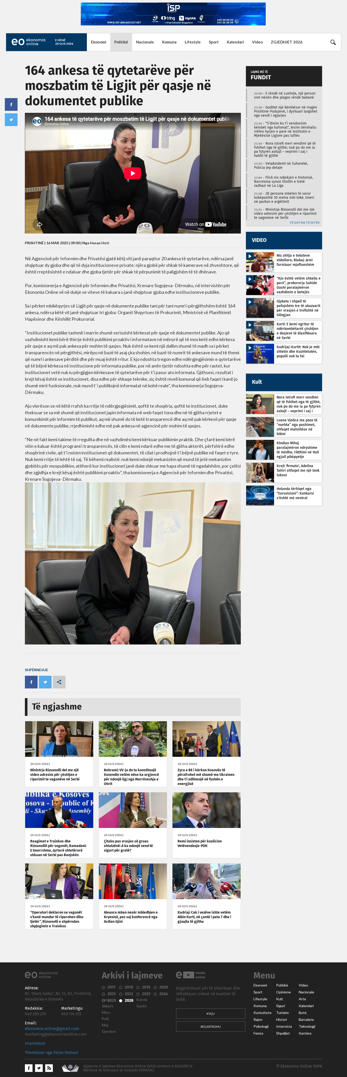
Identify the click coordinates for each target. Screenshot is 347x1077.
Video (257, 42)
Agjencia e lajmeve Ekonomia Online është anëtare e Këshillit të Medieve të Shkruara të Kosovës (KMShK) (138, 1068)
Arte (302, 999)
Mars (106, 1012)
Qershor (109, 1031)
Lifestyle (193, 42)
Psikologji (261, 1026)
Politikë (121, 42)
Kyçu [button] (211, 1014)
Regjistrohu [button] (211, 1026)
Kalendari (235, 42)
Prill (105, 1019)
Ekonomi (98, 42)
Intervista (284, 1026)
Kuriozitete (263, 1012)
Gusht (141, 1006)
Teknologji (307, 1026)
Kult (279, 999)
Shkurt (107, 1006)
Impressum (35, 1043)
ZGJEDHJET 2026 (286, 42)
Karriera (305, 1033)
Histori (281, 1019)
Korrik (141, 1000)
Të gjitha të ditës (304, 222)
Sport (214, 42)
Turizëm (282, 1012)
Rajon (258, 1019)
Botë (303, 1012)
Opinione (283, 992)
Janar (106, 1000)
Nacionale (145, 42)
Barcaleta (306, 1019)
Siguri (280, 1006)
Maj (105, 1025)
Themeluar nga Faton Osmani (51, 1053)
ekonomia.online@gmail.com (52, 1029)
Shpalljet (283, 1033)
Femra (258, 1033)
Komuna (169, 42)
